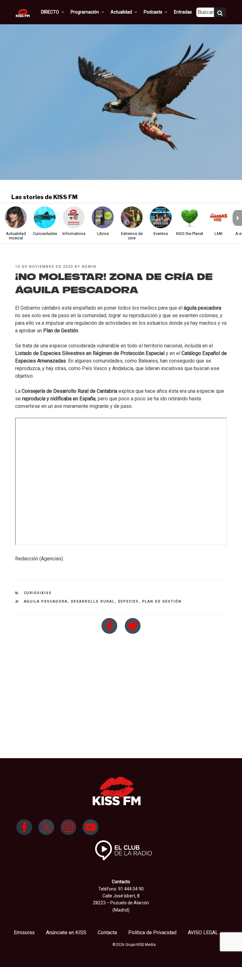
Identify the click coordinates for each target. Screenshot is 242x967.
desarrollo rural (93, 601)
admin (89, 267)
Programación (85, 11)
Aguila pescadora (46, 601)
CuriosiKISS (38, 593)
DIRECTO (50, 11)
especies (128, 601)
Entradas (183, 11)
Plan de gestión (162, 601)
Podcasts (153, 11)
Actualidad (121, 11)
